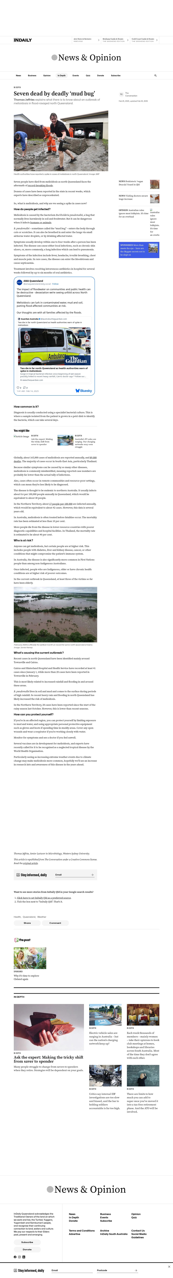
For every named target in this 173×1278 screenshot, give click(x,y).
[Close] (169, 1266)
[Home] (28, 40)
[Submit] (91, 874)
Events (76, 75)
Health (17, 917)
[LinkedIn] (23, 1257)
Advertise (74, 1234)
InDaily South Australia (113, 1234)
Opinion (47, 75)
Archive (104, 1230)
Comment (55, 923)
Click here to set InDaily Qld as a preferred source (44, 898)
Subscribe (115, 75)
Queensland (29, 917)
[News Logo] (86, 57)
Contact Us (138, 1230)
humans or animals (40, 222)
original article (30, 863)
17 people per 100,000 (60, 504)
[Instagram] (19, 1257)
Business (32, 75)
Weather (41, 917)
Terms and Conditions (82, 1230)
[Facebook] (15, 1257)
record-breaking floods (40, 185)
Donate (100, 75)
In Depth (62, 75)
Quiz (88, 75)
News (18, 75)
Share (27, 923)
